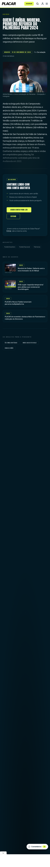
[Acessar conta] (42, 3)
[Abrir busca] (37, 3)
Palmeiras (37, 247)
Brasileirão (9, 348)
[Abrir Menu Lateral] (46, 3)
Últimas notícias (11, 343)
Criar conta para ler (19, 210)
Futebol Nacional (24, 247)
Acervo (6, 14)
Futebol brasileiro (9, 247)
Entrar (13, 216)
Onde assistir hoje (30, 343)
